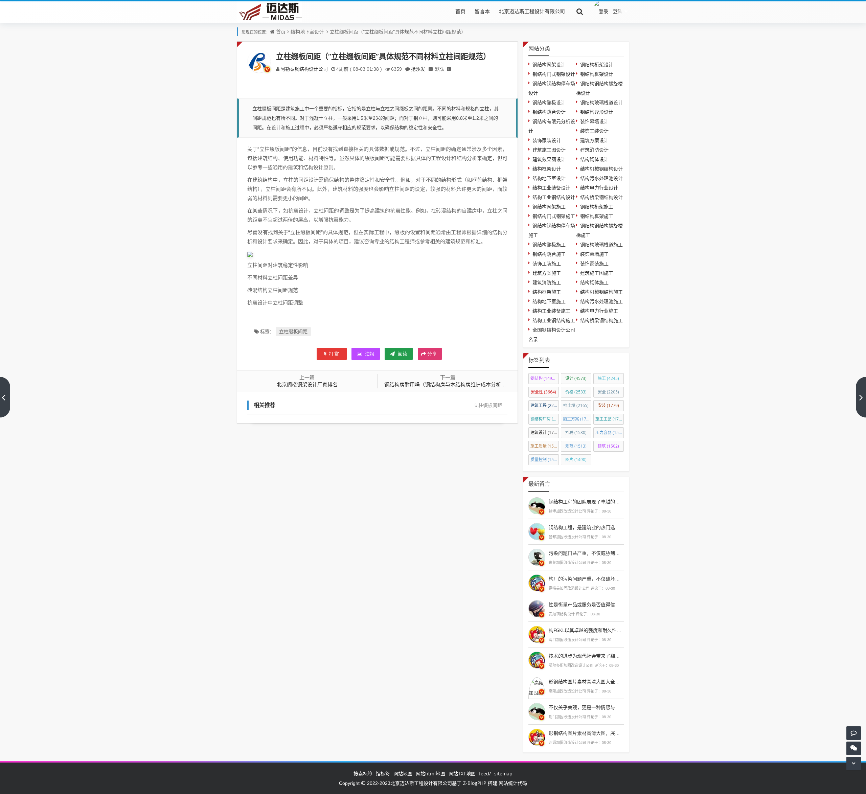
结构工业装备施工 (551, 311)
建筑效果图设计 (549, 159)
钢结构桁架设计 (596, 64)
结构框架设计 (546, 168)
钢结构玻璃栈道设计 (601, 102)
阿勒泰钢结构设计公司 (304, 69)
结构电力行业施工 (599, 311)
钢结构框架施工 (596, 216)
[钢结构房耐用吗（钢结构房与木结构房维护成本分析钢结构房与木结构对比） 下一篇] (861, 397)
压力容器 (609, 432)
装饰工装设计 (594, 131)
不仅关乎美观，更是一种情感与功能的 (589, 707)
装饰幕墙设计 (594, 121)
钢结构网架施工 (549, 206)
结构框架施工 (546, 292)
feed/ (485, 773)
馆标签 (383, 773)
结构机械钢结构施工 (601, 292)
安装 (608, 405)
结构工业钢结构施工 (553, 320)
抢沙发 (418, 69)
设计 (576, 378)
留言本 (482, 11)
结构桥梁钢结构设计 (601, 197)
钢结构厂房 (544, 419)
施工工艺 (609, 419)
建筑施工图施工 (596, 273)
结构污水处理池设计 (601, 178)
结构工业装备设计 (551, 187)
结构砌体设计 (594, 159)
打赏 (334, 353)
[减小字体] (431, 69)
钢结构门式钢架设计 (553, 74)
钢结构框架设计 (596, 74)
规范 (576, 446)
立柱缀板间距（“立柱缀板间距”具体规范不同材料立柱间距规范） (398, 31)
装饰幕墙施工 (594, 254)
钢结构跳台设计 (549, 112)
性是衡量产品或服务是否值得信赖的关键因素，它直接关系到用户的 (620, 604)
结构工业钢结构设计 (553, 197)
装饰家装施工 (594, 263)
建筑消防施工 (546, 282)
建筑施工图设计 (549, 149)
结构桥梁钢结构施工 (601, 320)
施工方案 (577, 419)
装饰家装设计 (546, 140)
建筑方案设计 (594, 140)
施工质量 (544, 446)
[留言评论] (854, 733)
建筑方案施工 (546, 273)
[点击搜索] (579, 11)
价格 (576, 392)
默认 (440, 69)
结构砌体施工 (594, 282)
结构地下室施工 (549, 301)
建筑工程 (544, 405)
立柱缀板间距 (293, 331)
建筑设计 (544, 432)
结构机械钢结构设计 (601, 168)
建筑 (608, 446)
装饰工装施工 (546, 263)
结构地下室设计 (307, 31)
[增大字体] (449, 69)
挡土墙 (576, 405)
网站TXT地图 (462, 773)
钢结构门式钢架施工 (553, 216)
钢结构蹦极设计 (549, 102)
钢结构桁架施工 (596, 206)
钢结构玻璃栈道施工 (601, 244)
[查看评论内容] (536, 505)
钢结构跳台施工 (549, 254)
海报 (369, 353)
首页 (460, 11)
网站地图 (402, 773)
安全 (608, 392)
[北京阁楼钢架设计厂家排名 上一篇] (5, 397)
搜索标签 (363, 773)
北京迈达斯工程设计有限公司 (532, 11)
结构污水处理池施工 (601, 301)
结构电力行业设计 (599, 187)
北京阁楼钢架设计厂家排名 (307, 384)
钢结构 (544, 378)
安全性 (543, 392)
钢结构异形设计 (596, 112)
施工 (608, 378)
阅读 (401, 353)
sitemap (503, 773)
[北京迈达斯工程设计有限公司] (269, 11)
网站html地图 (430, 773)
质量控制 (544, 459)
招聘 (576, 432)
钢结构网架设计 (549, 64)
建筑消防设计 (594, 149)
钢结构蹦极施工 (549, 244)
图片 (576, 459)
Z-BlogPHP (474, 783)
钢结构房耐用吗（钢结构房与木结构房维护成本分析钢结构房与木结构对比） (470, 384)
